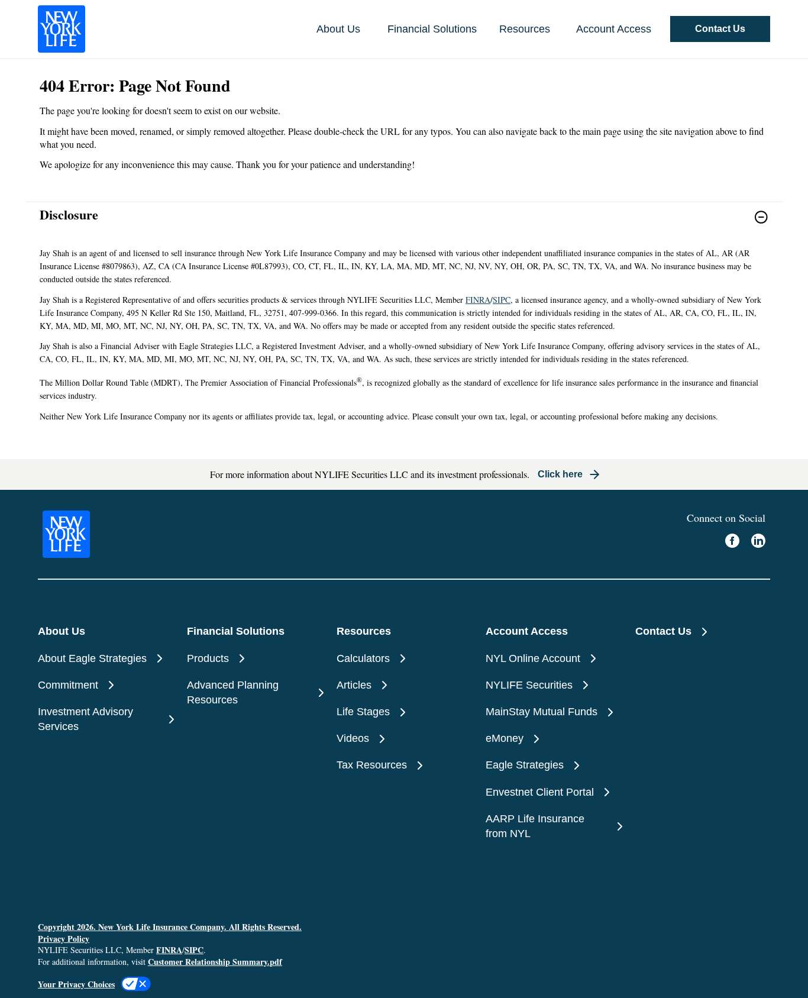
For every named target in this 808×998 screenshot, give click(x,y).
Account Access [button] (613, 29)
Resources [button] (524, 29)
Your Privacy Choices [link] (76, 984)
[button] (720, 29)
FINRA (478, 299)
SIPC (501, 299)
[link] (404, 224)
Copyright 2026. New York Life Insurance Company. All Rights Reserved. (170, 927)
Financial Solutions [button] (432, 29)
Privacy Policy (63, 938)
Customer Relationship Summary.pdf (215, 961)
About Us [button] (338, 29)
